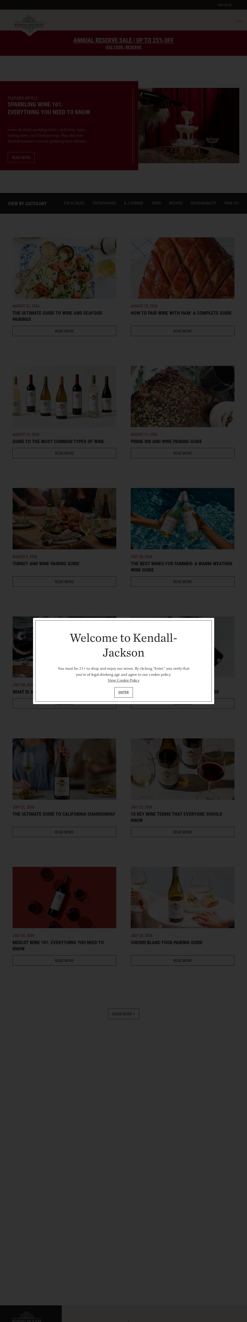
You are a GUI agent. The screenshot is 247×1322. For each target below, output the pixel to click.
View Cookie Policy (123, 680)
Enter (123, 692)
